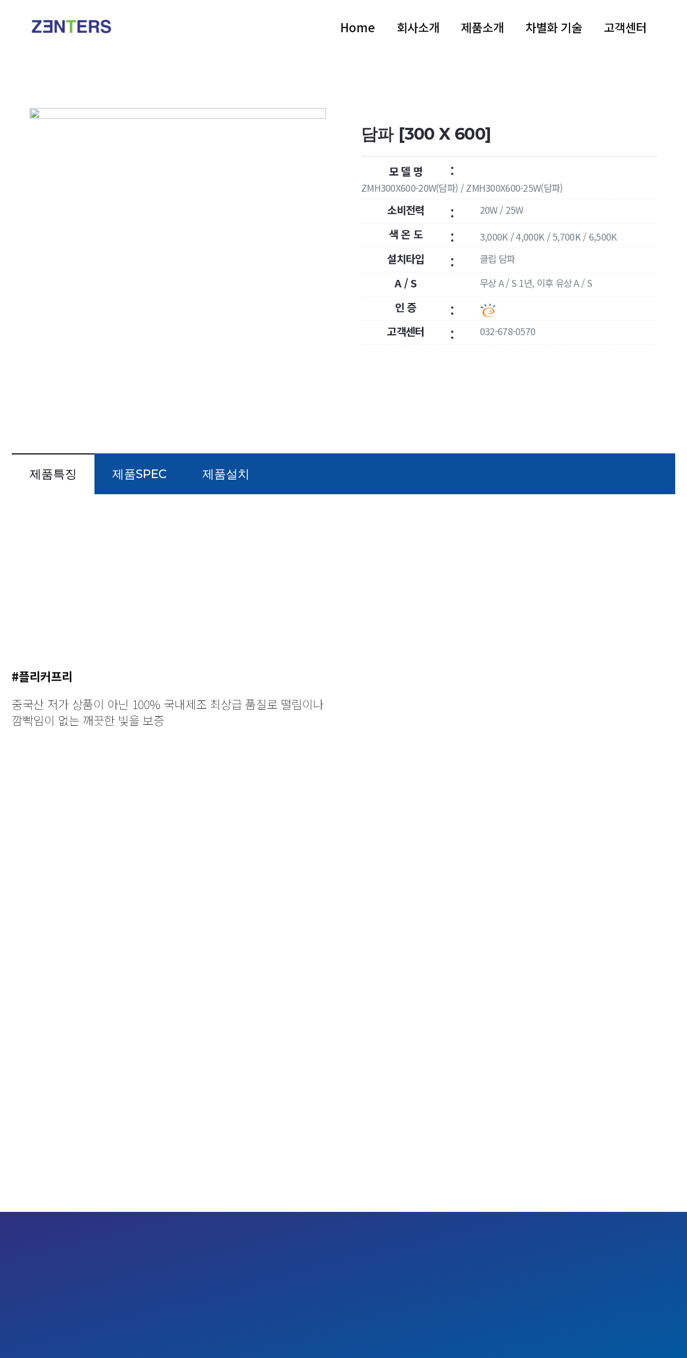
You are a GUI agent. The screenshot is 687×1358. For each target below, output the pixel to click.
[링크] (74, 26)
